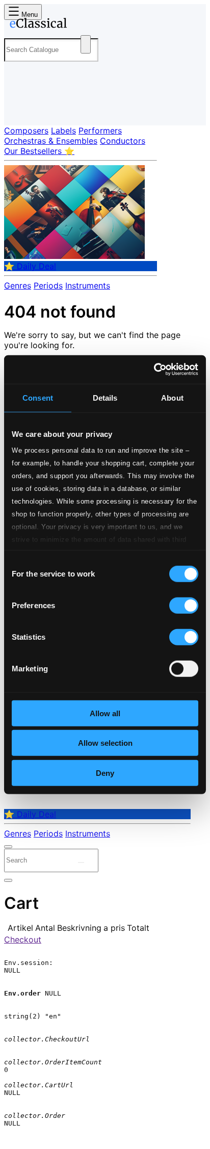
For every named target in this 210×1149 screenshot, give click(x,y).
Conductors (122, 141)
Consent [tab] (37, 397)
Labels (63, 130)
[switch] (183, 605)
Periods (48, 285)
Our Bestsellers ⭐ (39, 151)
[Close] (8, 846)
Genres (17, 285)
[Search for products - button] (86, 44)
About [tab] (172, 397)
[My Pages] (18, 109)
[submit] (81, 862)
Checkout (22, 939)
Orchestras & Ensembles (50, 141)
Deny (105, 772)
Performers (100, 130)
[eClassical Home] (103, 25)
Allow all (105, 713)
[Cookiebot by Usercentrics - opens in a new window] (153, 369)
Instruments (87, 285)
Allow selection (105, 743)
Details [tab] (105, 397)
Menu (28, 14)
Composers (26, 130)
